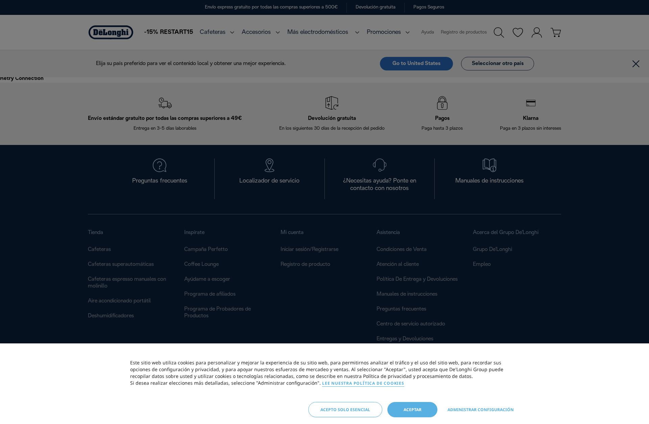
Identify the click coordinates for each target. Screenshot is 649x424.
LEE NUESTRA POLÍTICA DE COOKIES (363, 383)
